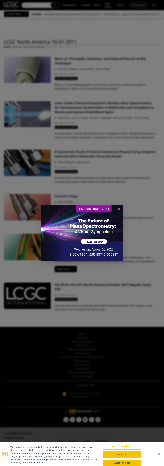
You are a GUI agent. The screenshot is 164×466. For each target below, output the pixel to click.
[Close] (158, 453)
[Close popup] (119, 209)
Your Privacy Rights (122, 446)
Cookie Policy (36, 462)
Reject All (122, 454)
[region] (82, 454)
